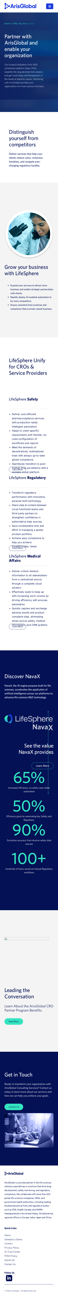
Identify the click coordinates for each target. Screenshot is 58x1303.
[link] (20, 4)
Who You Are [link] (20, 23)
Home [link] (7, 23)
